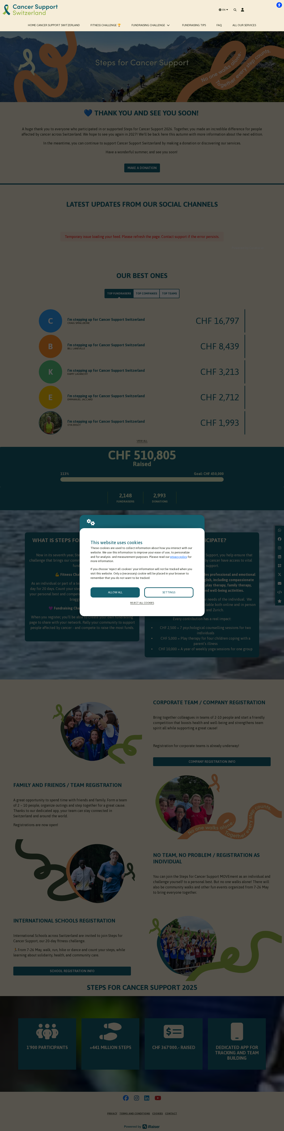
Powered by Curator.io (248, 248)
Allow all (115, 592)
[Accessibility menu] (279, 5)
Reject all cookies (142, 602)
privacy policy (178, 557)
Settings (168, 592)
